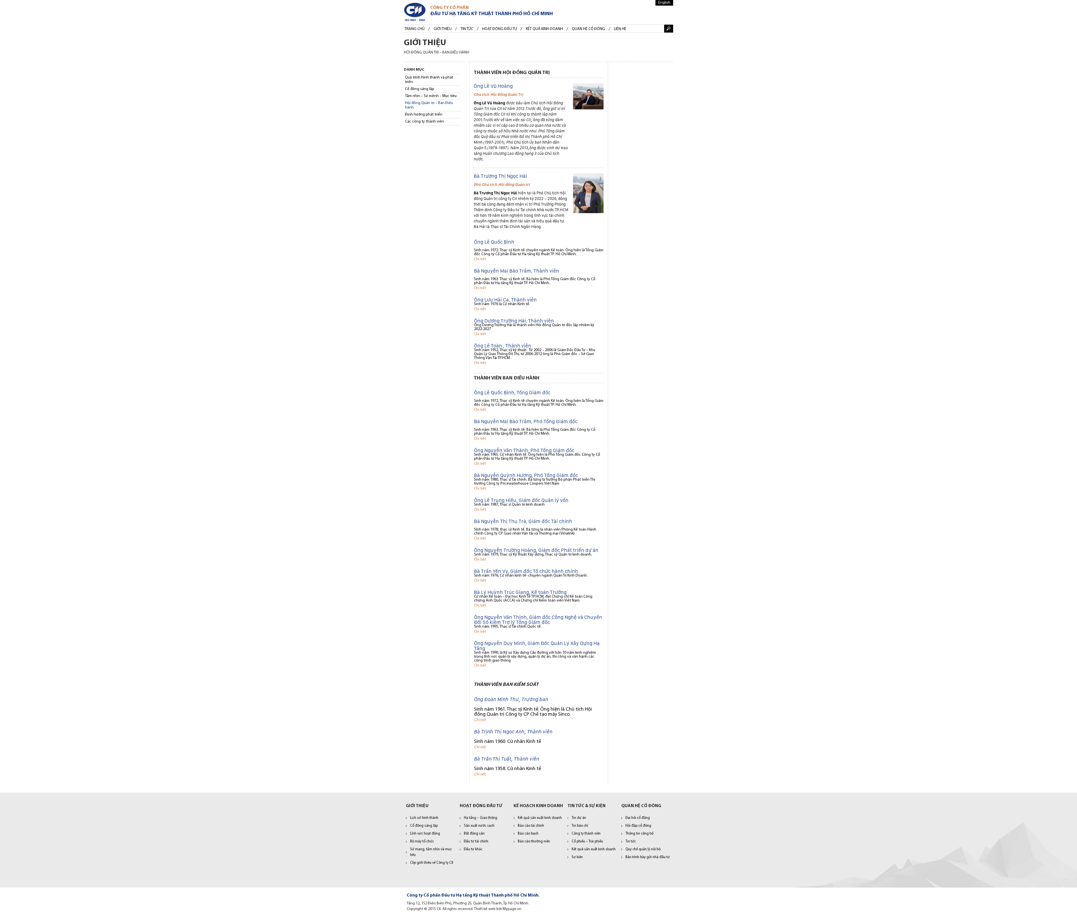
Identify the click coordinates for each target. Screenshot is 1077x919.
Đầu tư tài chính (476, 841)
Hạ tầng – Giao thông (480, 818)
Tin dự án (579, 818)
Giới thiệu (443, 29)
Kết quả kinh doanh (544, 29)
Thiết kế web (485, 909)
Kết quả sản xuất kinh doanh (540, 818)
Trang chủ (414, 29)
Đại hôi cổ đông (637, 818)
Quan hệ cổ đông (588, 29)
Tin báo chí (580, 826)
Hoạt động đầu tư (499, 29)
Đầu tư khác (473, 849)
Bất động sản (474, 833)
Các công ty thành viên (424, 121)
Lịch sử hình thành (424, 818)
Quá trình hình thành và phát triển (429, 79)
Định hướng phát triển (423, 114)
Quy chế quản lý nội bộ (643, 849)
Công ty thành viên (586, 833)
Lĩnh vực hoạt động (425, 833)
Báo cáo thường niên (534, 841)
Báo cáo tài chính (531, 826)
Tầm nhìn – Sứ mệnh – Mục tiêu (431, 96)
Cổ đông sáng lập (419, 89)
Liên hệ (620, 29)
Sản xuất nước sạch (479, 826)
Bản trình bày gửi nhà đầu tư (647, 857)
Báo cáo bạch (528, 833)
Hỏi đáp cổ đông (638, 826)
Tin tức (467, 29)
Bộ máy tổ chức (422, 841)
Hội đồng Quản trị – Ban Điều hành (429, 105)
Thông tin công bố (639, 833)
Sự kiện (577, 857)
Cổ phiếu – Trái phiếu (587, 841)
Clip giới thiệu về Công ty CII (431, 863)
